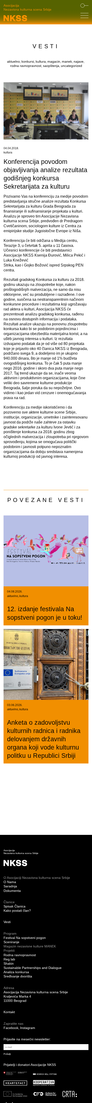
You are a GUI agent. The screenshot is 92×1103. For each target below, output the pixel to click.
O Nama (10, 882)
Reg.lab (9, 959)
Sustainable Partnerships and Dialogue (33, 968)
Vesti (7, 922)
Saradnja (10, 886)
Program (10, 933)
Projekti (9, 950)
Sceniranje (11, 942)
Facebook (11, 1028)
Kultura (8, 152)
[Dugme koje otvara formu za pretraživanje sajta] (84, 6)
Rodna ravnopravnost (20, 955)
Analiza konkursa (16, 972)
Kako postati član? (17, 910)
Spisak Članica (14, 906)
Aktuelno (12, 596)
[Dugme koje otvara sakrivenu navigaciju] (84, 16)
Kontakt (9, 1012)
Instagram (27, 1028)
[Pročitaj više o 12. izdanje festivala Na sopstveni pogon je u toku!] (46, 550)
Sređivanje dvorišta (18, 976)
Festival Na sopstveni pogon (25, 938)
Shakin (9, 963)
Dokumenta (12, 891)
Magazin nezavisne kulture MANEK (30, 946)
